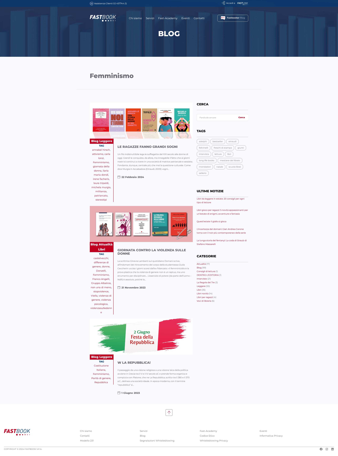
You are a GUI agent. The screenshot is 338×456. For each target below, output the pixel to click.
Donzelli (101, 270)
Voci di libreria (204, 301)
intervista (204, 154)
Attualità (105, 244)
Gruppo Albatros (101, 283)
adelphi (203, 141)
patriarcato (100, 195)
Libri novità (202, 293)
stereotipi (101, 199)
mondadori (205, 167)
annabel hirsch (101, 149)
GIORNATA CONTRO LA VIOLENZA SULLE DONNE (152, 251)
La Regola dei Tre (206, 282)
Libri (101, 249)
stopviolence (101, 291)
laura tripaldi (101, 183)
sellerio (202, 173)
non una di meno (101, 287)
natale (219, 167)
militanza (101, 191)
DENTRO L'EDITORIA (208, 275)
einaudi (232, 141)
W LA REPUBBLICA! (134, 362)
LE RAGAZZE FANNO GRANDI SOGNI (148, 147)
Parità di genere (101, 378)
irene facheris (101, 179)
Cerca (241, 117)
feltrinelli (203, 148)
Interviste (202, 279)
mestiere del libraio (230, 160)
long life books (206, 160)
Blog (94, 141)
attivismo (97, 154)
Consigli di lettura (206, 271)
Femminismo (101, 162)
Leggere (105, 141)
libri (229, 154)
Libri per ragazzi (205, 297)
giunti (241, 148)
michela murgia (101, 187)
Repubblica (101, 382)
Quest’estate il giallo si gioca (211, 221)
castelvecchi (101, 258)
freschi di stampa (223, 148)
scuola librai (235, 167)
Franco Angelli (100, 279)
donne (106, 266)
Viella (94, 295)
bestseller (218, 141)
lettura (218, 154)
